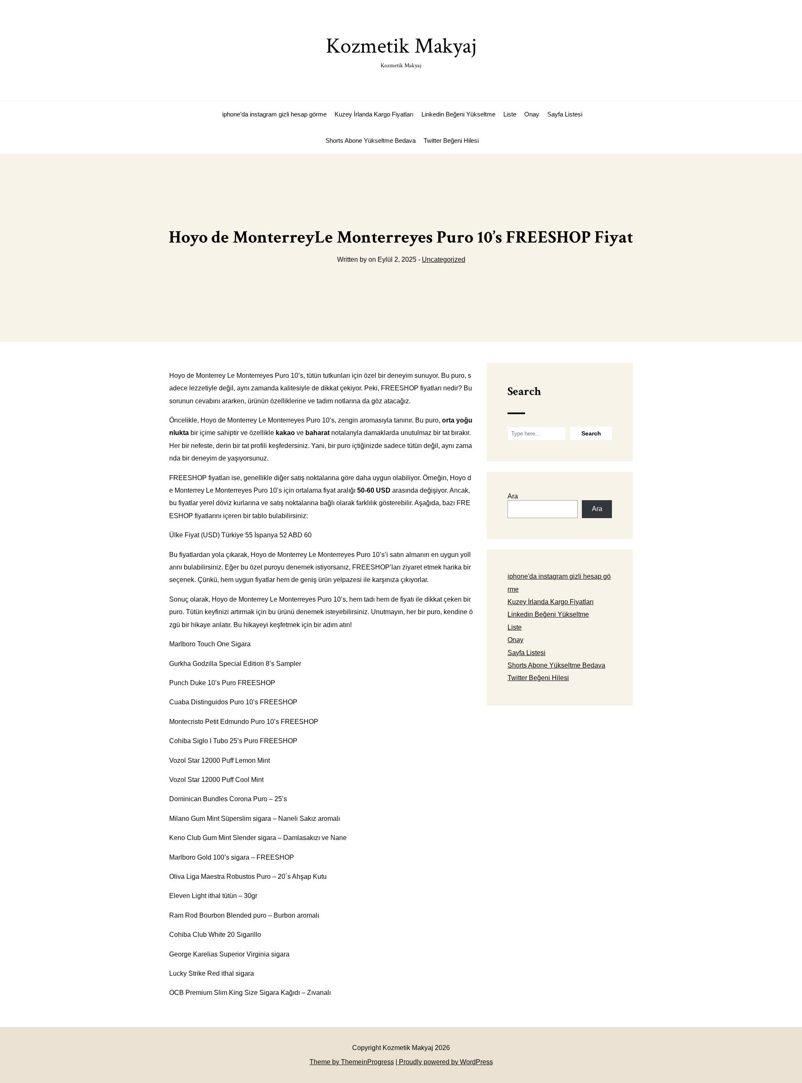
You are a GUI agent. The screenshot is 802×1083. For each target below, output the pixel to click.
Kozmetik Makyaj (401, 50)
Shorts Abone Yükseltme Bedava (370, 140)
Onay (531, 114)
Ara (513, 496)
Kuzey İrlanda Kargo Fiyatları (374, 114)
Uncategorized (443, 259)
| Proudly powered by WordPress (444, 1061)
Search (524, 391)
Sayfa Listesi (564, 114)
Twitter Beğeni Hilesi (451, 140)
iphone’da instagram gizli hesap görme (274, 114)
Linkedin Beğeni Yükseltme (458, 114)
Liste (509, 114)
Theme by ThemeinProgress (352, 1061)
